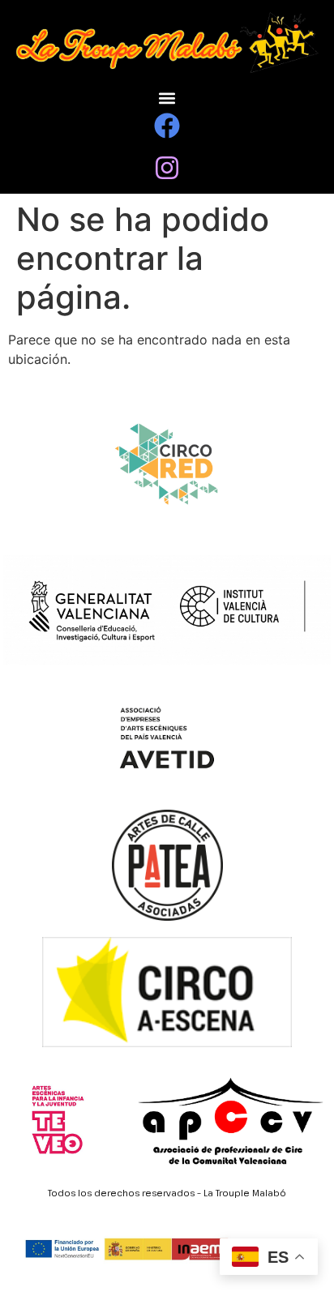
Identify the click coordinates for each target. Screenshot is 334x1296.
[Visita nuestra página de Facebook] (167, 126)
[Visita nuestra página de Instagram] (167, 168)
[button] (167, 98)
